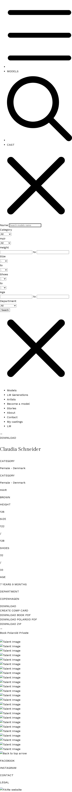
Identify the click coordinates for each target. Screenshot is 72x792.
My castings (15, 421)
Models (12, 390)
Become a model (18, 403)
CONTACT (6, 775)
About (11, 412)
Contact (12, 417)
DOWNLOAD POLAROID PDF (18, 619)
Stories (11, 408)
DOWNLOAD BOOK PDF (15, 615)
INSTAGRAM (8, 767)
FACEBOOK (7, 760)
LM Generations (17, 395)
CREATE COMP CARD (14, 610)
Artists (11, 399)
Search (5, 310)
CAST (11, 144)
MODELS (13, 71)
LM (9, 426)
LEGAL (4, 782)
